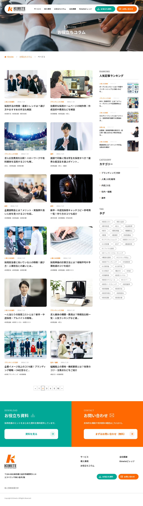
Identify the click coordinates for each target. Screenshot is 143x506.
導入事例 (47, 9)
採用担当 (8, 270)
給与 (104, 231)
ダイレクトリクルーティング (113, 253)
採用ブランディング (11, 374)
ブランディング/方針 (57, 101)
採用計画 (16, 113)
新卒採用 (23, 113)
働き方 (53, 374)
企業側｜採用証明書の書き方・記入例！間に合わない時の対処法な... (111, 132)
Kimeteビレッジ (85, 9)
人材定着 (106, 244)
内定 (129, 271)
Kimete (10, 56)
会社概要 (72, 9)
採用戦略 (54, 113)
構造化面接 (107, 257)
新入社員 (121, 222)
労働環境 (60, 374)
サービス (37, 9)
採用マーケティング (110, 284)
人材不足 (119, 266)
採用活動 (62, 113)
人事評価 (106, 266)
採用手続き (107, 293)
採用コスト (70, 270)
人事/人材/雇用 (9, 101)
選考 (51, 154)
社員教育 (129, 226)
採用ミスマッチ (129, 239)
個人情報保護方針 (11, 488)
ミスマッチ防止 (123, 257)
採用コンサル (17, 322)
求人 (68, 113)
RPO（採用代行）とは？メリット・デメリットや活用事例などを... (110, 103)
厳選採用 (129, 244)
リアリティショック (110, 239)
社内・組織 (54, 362)
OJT (117, 244)
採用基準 (127, 284)
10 (58, 388)
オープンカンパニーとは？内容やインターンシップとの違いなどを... (111, 89)
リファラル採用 (108, 248)
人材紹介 (106, 271)
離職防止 (129, 231)
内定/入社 (102, 127)
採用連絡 (127, 235)
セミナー (125, 280)
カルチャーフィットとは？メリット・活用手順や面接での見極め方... (111, 118)
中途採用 (69, 218)
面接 (65, 166)
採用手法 (8, 113)
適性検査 (116, 231)
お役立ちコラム (60, 9)
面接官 (115, 235)
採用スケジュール (109, 280)
